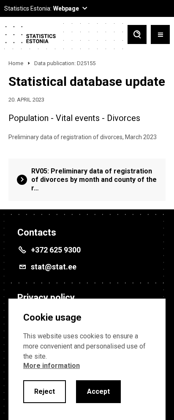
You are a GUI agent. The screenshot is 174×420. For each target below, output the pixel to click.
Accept (98, 391)
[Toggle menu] (160, 35)
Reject (44, 391)
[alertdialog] (87, 359)
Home (15, 63)
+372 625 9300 (56, 249)
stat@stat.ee (53, 266)
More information (51, 366)
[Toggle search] (137, 35)
